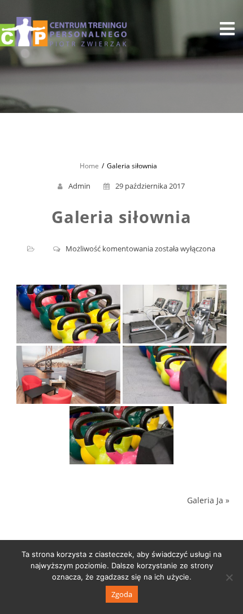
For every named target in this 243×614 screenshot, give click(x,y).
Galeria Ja (205, 500)
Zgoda (121, 594)
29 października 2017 (150, 186)
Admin (79, 186)
